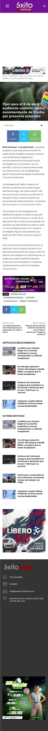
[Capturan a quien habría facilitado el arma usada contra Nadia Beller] (9, 404)
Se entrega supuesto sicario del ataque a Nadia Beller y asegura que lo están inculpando (30, 370)
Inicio (4, 76)
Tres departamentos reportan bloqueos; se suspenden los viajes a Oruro (12, 329)
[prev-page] (4, 503)
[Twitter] (14, 310)
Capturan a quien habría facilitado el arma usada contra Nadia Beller (29, 403)
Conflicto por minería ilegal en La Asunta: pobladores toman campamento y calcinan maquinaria (29, 353)
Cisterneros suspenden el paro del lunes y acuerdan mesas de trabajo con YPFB (30, 479)
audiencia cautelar (18, 294)
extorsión (30, 298)
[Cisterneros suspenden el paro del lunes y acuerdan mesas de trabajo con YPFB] (9, 478)
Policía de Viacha (10, 301)
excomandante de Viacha (13, 298)
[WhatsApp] (22, 310)
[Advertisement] (24, 38)
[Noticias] (24, 6)
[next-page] (8, 503)
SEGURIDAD (13, 76)
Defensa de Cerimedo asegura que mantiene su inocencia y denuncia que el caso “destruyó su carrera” (30, 387)
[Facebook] (6, 310)
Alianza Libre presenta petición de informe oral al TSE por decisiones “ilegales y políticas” (35, 330)
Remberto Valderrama (29, 301)
